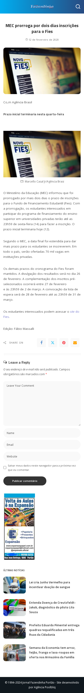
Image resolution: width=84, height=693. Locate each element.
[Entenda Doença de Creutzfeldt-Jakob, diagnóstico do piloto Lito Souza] (14, 607)
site (72, 312)
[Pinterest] (63, 342)
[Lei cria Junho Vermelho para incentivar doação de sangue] (14, 585)
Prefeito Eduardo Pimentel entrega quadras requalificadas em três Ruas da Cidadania (54, 630)
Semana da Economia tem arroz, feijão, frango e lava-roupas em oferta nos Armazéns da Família (52, 652)
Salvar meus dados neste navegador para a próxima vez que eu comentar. (42, 467)
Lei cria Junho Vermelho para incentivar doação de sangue (49, 584)
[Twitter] (52, 342)
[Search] (78, 7)
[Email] (75, 342)
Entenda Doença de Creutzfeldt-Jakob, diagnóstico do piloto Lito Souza (52, 607)
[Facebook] (41, 342)
